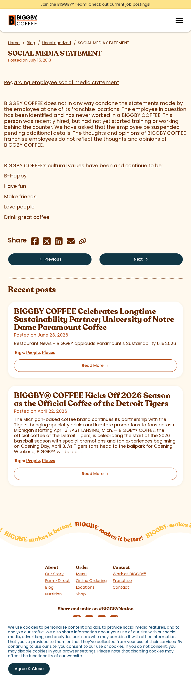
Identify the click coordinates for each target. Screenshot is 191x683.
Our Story (54, 574)
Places (48, 352)
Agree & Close (29, 669)
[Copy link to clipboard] (83, 241)
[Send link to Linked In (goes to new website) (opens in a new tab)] (59, 241)
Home (14, 43)
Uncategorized (56, 43)
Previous (53, 259)
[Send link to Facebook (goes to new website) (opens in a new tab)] (35, 241)
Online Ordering (91, 580)
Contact (121, 587)
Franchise (122, 580)
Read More (92, 365)
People (33, 352)
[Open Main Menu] (179, 20)
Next (138, 259)
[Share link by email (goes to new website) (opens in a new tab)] (71, 241)
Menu (81, 574)
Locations (85, 587)
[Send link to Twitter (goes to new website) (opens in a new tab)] (47, 241)
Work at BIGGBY (129, 574)
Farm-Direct (57, 580)
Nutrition (53, 594)
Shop (81, 594)
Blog (31, 43)
